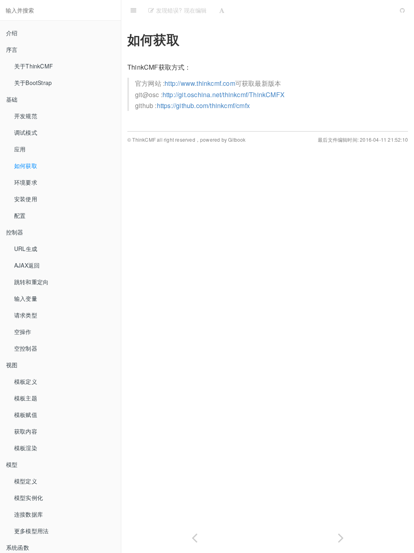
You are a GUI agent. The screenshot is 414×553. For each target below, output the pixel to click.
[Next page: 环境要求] (341, 536)
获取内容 (25, 431)
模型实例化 (28, 497)
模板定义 (25, 381)
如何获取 (25, 166)
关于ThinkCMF (33, 66)
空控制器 (25, 348)
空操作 (23, 332)
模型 (11, 464)
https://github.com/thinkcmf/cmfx (203, 105)
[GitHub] (402, 10)
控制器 (14, 232)
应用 (19, 149)
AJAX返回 (27, 265)
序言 (11, 49)
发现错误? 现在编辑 (180, 10)
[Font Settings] (221, 10)
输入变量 (25, 298)
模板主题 (25, 398)
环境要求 (25, 182)
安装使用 (25, 199)
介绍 (11, 33)
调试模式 (25, 132)
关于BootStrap (33, 83)
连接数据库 (28, 514)
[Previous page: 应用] (194, 536)
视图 (11, 365)
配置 (19, 215)
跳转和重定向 (31, 282)
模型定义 (25, 481)
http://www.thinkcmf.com (200, 83)
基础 (11, 99)
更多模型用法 (31, 531)
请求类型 (25, 315)
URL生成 (25, 249)
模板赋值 (25, 414)
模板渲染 (25, 448)
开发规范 (25, 116)
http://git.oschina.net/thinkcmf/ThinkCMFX (224, 94)
